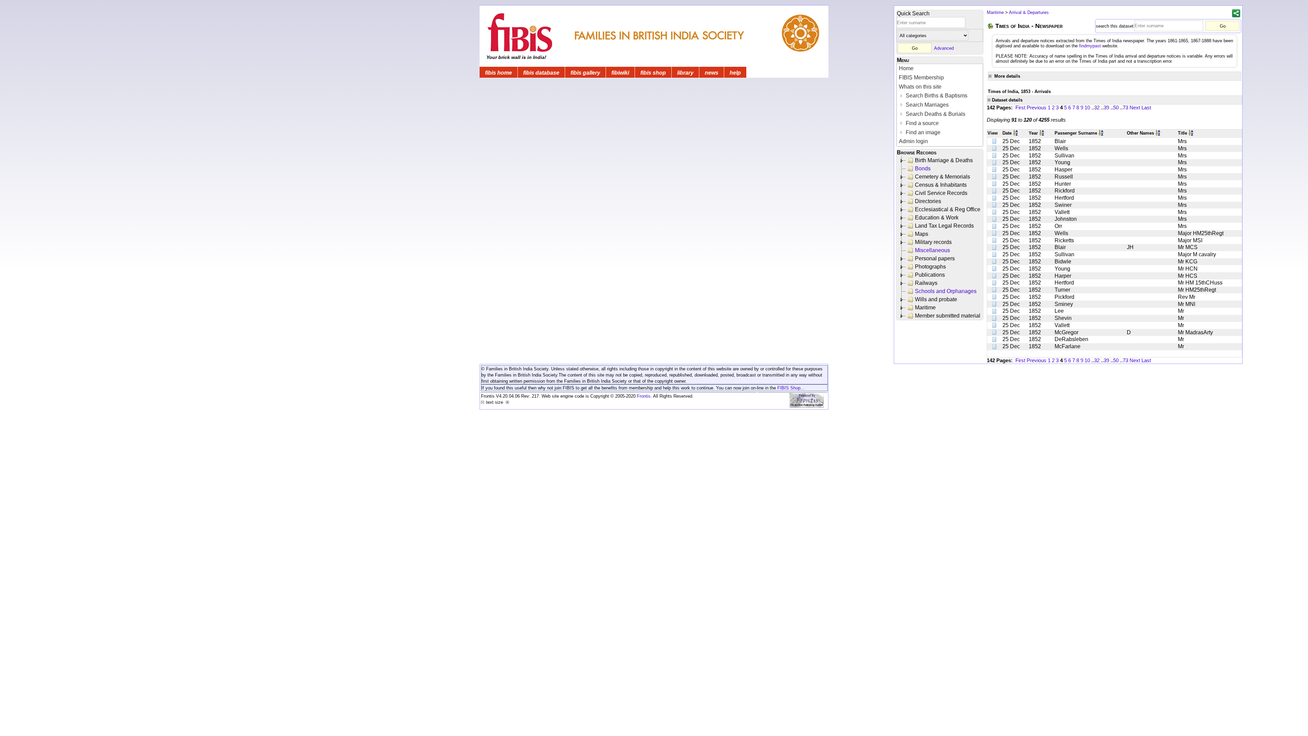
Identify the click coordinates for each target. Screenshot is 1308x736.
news (711, 73)
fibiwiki (620, 73)
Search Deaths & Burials (934, 114)
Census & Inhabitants (941, 185)
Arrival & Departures (1029, 12)
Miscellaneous (932, 250)
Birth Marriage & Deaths (944, 160)
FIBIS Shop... (791, 387)
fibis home (498, 73)
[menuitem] (940, 68)
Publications (930, 275)
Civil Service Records (941, 193)
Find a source (921, 123)
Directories (928, 201)
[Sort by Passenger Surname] (1102, 133)
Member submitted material (947, 316)
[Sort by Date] (1016, 133)
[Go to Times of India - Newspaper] (991, 26)
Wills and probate (936, 299)
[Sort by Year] (1042, 133)
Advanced (944, 48)
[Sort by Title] (1191, 133)
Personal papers (935, 258)
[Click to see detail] (995, 141)
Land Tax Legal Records (944, 226)
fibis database (541, 73)
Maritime (925, 307)
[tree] (940, 238)
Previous (1036, 107)
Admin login (913, 141)
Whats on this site (920, 87)
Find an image (922, 132)
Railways (926, 283)
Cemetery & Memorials (942, 177)
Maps (921, 234)
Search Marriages (926, 105)
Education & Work (937, 217)
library (685, 73)
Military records (933, 242)
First (1020, 107)
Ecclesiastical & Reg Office (947, 209)
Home (906, 68)
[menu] (940, 105)
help (735, 73)
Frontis (644, 396)
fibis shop (653, 73)
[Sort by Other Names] (1158, 133)
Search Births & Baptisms (935, 95)
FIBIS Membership (921, 77)
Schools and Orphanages (946, 291)
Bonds (923, 168)
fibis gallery (585, 73)
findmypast (1090, 45)
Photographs (930, 267)
